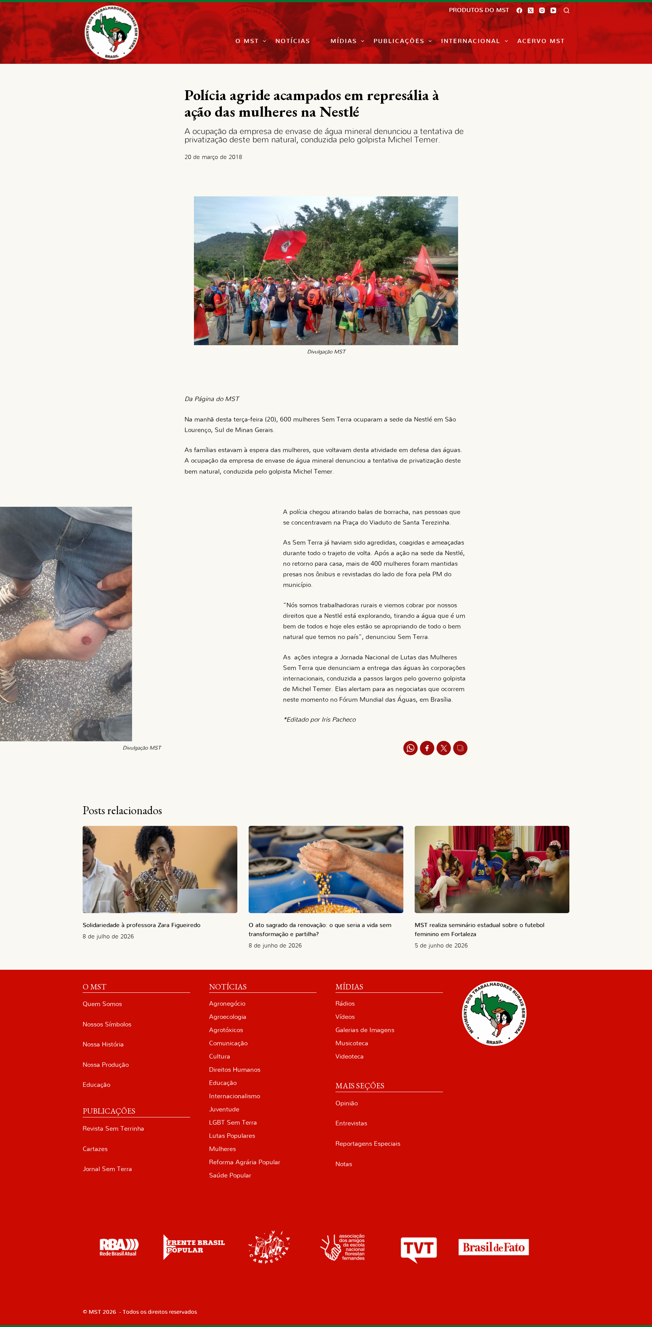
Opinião (346, 1103)
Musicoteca (351, 1043)
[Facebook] (519, 10)
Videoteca (349, 1056)
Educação (96, 1085)
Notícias (292, 41)
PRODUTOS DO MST (479, 10)
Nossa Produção (106, 1065)
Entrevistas (351, 1123)
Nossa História (103, 1044)
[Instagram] (542, 10)
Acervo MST (541, 41)
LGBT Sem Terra (233, 1122)
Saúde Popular (230, 1175)
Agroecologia (227, 1017)
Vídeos (345, 1017)
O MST (247, 41)
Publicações (399, 41)
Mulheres (222, 1149)
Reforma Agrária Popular (244, 1162)
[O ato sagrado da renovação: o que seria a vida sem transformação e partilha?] (326, 869)
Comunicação (228, 1043)
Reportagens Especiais (367, 1143)
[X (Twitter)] (531, 10)
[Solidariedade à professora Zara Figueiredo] (160, 869)
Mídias (344, 41)
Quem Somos (102, 1004)
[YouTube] (553, 10)
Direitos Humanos (234, 1069)
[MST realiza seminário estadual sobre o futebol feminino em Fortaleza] (492, 869)
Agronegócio (227, 1003)
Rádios (345, 1003)
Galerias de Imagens (364, 1030)
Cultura (219, 1056)
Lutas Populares (232, 1136)
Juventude (224, 1109)
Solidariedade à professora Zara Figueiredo (141, 925)
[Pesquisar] (566, 10)
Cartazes (95, 1149)
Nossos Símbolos (107, 1024)
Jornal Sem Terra (107, 1169)
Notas (343, 1164)
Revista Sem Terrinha (113, 1128)
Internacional (470, 41)
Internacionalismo (234, 1096)
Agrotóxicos (226, 1030)
